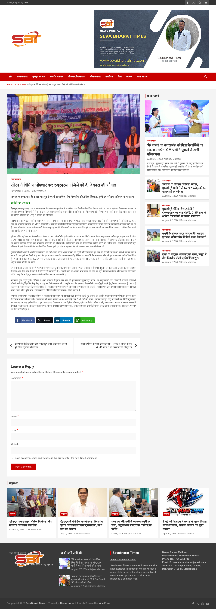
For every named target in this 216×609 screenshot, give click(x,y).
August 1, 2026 (16, 529)
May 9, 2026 (117, 533)
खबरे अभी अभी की (71, 553)
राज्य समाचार (22, 76)
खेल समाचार (95, 76)
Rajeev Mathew (38, 191)
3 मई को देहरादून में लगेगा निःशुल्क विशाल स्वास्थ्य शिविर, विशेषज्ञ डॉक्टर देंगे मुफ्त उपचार (185, 525)
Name (15, 416)
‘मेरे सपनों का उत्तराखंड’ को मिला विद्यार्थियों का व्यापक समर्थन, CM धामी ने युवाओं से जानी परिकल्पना (175, 149)
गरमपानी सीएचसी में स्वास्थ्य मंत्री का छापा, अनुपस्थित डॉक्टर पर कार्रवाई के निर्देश (131, 525)
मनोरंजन (109, 76)
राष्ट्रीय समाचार (56, 76)
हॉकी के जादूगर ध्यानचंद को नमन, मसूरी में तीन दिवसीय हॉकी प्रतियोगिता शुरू (184, 256)
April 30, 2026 (169, 533)
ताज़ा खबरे (153, 96)
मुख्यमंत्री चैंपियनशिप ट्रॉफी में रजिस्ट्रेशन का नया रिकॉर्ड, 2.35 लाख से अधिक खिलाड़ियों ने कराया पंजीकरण (184, 212)
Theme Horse (67, 603)
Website (15, 444)
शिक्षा (120, 76)
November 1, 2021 (20, 191)
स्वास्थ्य (129, 76)
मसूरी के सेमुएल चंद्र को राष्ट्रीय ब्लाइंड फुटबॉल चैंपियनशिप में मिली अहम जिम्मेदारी (184, 235)
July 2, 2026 (66, 533)
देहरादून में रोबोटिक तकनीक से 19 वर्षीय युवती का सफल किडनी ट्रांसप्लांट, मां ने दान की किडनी (81, 525)
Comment (17, 378)
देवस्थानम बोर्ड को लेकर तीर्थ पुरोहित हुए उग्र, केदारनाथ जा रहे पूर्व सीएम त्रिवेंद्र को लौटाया (41, 346)
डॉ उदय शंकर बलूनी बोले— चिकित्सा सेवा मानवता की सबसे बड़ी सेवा (30, 523)
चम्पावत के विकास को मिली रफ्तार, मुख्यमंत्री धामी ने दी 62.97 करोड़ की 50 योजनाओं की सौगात (184, 188)
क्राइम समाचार (38, 76)
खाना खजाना (142, 76)
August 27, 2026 (155, 159)
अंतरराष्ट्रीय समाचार (77, 76)
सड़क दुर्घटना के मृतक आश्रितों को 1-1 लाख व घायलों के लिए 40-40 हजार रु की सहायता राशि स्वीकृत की (106, 346)
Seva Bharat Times (35, 603)
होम (10, 76)
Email (14, 430)
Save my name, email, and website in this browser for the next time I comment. (56, 458)
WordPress (104, 603)
